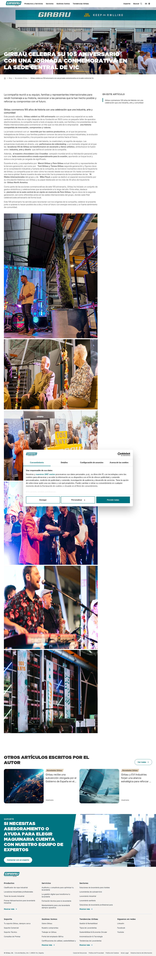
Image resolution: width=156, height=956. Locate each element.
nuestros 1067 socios (45, 474)
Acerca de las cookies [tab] (119, 462)
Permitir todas (113, 500)
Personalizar (76, 500)
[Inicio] (5, 78)
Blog (10, 78)
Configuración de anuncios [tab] (91, 462)
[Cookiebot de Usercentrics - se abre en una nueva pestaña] (119, 454)
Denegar (43, 500)
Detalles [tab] (64, 462)
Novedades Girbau (21, 78)
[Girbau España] (13, 3)
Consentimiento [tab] (37, 462)
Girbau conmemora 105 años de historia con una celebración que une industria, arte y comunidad (124, 100)
